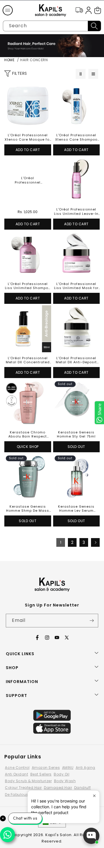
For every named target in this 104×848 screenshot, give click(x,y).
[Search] (94, 26)
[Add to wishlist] (45, 89)
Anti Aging (85, 767)
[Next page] (95, 542)
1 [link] (61, 542)
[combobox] (52, 26)
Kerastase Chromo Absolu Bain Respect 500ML (27, 434)
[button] (7, 10)
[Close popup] (94, 795)
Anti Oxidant (16, 774)
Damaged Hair (58, 787)
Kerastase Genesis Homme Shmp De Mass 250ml (27, 508)
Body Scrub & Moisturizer (28, 780)
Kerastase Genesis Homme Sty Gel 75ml (76, 434)
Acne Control (17, 767)
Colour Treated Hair (23, 787)
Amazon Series (46, 767)
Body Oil (61, 774)
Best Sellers (41, 774)
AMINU (68, 767)
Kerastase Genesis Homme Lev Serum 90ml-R (76, 508)
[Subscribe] (91, 620)
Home (9, 59)
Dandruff (82, 787)
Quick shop (28, 446)
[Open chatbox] (91, 836)
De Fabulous (16, 794)
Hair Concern (34, 59)
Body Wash (65, 780)
